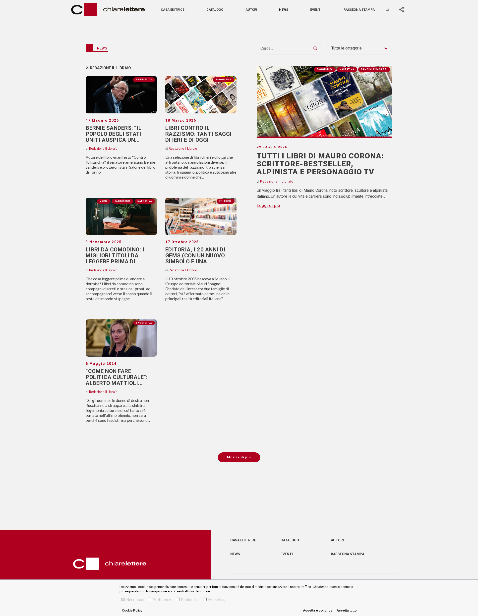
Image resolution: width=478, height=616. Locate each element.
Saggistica (144, 79)
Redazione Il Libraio (110, 68)
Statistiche (190, 599)
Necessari (135, 599)
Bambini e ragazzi (374, 69)
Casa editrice (172, 9)
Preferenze (163, 599)
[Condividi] (401, 9)
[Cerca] (388, 9)
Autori (251, 9)
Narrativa (144, 201)
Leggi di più (268, 205)
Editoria (225, 201)
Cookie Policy (132, 610)
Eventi (315, 9)
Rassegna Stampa (347, 554)
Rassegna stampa (359, 9)
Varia (104, 201)
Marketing (217, 599)
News (283, 9)
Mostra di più (239, 457)
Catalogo (214, 9)
